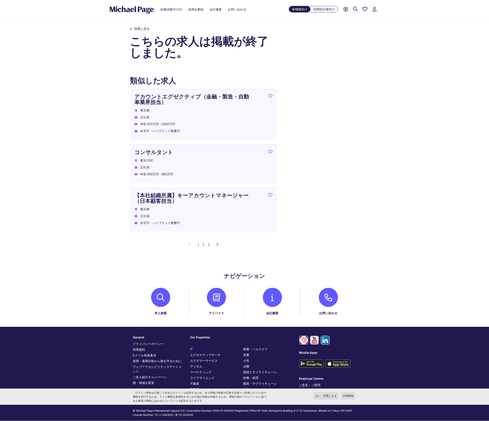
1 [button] (199, 246)
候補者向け (299, 9)
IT (191, 349)
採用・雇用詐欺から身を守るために (157, 361)
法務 (246, 366)
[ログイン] (374, 9)
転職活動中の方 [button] (171, 9)
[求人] (355, 9)
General (138, 337)
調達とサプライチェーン (260, 372)
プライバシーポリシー (148, 344)
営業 (246, 355)
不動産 (194, 383)
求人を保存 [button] (270, 97)
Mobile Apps (308, 352)
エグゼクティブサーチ (205, 355)
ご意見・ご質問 (309, 385)
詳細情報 (348, 395)
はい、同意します (326, 395)
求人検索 (161, 313)
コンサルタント (153, 152)
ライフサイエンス (202, 378)
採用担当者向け (324, 9)
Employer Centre (311, 378)
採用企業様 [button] (195, 9)
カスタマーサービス (204, 361)
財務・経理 (250, 378)
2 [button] (203, 245)
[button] (140, 29)
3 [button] (209, 245)
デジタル (196, 366)
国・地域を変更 (143, 383)
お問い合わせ (328, 313)
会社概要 (272, 313)
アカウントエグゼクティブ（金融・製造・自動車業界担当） (191, 99)
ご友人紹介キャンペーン (149, 377)
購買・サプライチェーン (260, 383)
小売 (246, 361)
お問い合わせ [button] (237, 9)
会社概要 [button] (216, 9)
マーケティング (200, 372)
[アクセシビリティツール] (346, 9)
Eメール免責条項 (144, 355)
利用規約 (139, 349)
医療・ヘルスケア (255, 349)
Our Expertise (200, 337)
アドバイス (216, 313)
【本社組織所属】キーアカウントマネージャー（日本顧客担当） (191, 198)
